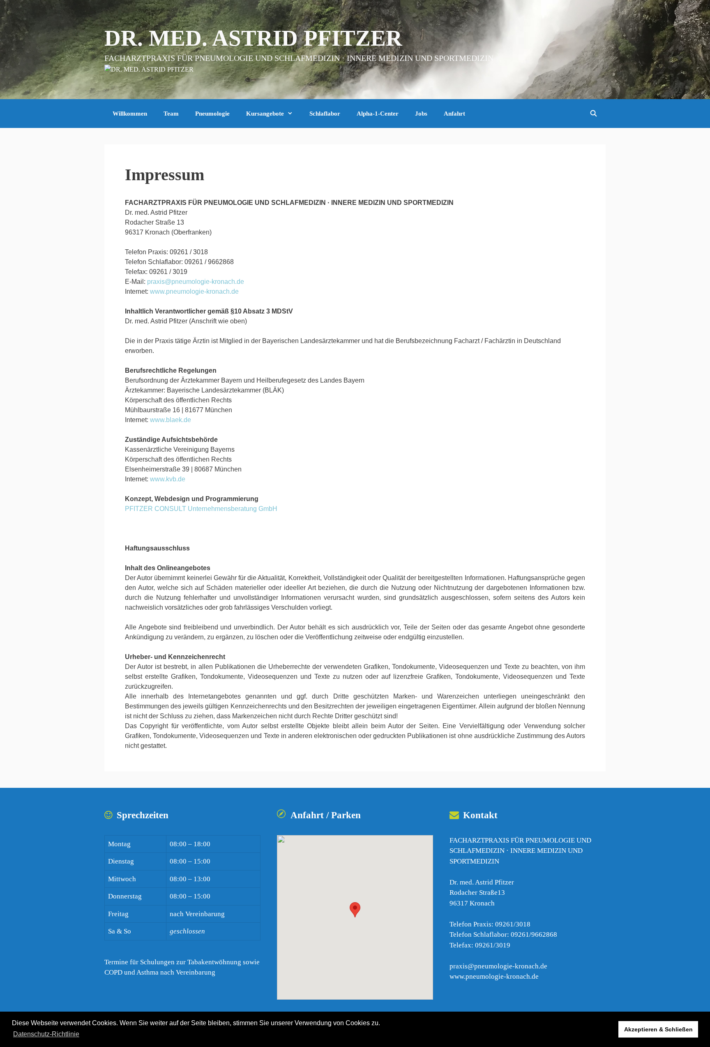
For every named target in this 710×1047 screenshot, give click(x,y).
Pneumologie (212, 113)
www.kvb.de (167, 479)
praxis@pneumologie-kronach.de (195, 281)
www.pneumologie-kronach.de (194, 291)
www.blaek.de (170, 419)
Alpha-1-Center (378, 113)
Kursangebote (265, 113)
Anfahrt (454, 113)
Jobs (421, 113)
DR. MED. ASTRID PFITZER (253, 38)
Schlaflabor (324, 113)
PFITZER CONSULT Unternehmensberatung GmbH (201, 508)
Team (171, 113)
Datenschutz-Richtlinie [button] (46, 1034)
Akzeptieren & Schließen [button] (658, 1029)
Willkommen (130, 113)
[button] (355, 909)
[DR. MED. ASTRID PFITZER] (149, 68)
